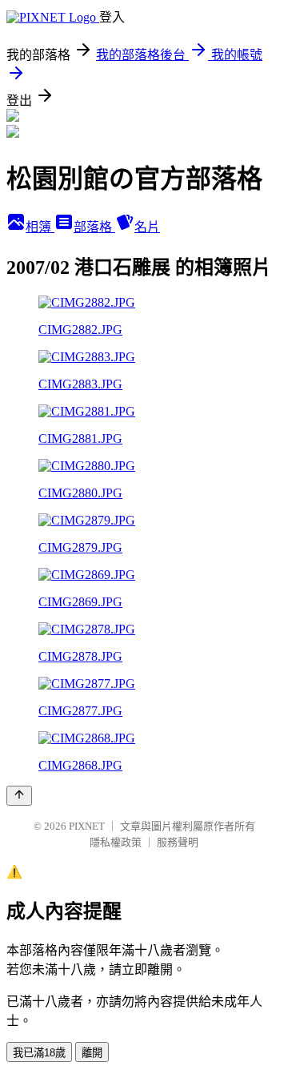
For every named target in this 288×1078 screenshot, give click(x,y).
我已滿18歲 (39, 1053)
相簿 (40, 227)
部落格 (94, 227)
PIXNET (87, 826)
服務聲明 (177, 842)
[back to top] (19, 796)
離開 (92, 1053)
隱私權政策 (116, 842)
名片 (147, 227)
